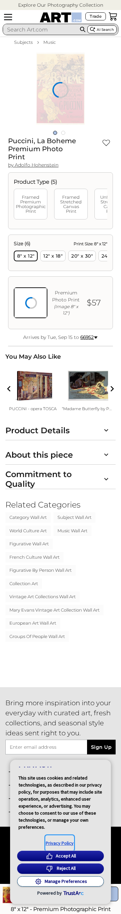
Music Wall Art (72, 530)
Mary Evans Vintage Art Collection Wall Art (54, 610)
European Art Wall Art (32, 623)
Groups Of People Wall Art (37, 636)
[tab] (30, 204)
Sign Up (101, 747)
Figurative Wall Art (29, 543)
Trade (96, 16)
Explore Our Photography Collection (60, 5)
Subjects (23, 42)
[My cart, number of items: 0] (113, 16)
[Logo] (61, 17)
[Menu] (8, 17)
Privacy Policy (60, 843)
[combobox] (40, 29)
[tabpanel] (60, 282)
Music (49, 42)
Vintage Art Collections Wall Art (42, 596)
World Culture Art (28, 530)
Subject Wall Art (74, 517)
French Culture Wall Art (34, 557)
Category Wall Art (28, 517)
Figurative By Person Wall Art (40, 570)
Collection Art (23, 583)
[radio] (26, 256)
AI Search (105, 29)
